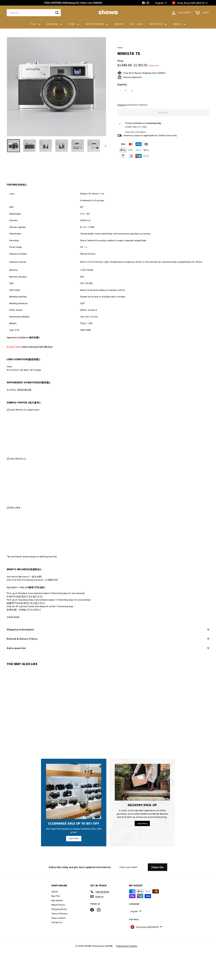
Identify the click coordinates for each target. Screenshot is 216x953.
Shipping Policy (59, 909)
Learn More (142, 823)
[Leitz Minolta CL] (108, 479)
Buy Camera (57, 900)
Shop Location (58, 918)
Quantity (122, 84)
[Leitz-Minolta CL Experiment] (108, 430)
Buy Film (55, 896)
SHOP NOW (74, 838)
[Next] (104, 145)
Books (119, 24)
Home (120, 47)
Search (54, 891)
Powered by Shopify (126, 946)
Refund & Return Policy (22, 638)
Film (34, 24)
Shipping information (20, 629)
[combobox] (34, 12)
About (178, 24)
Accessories (95, 24)
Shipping (121, 105)
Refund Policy (58, 905)
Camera (53, 24)
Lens (72, 24)
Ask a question (16, 648)
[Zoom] (56, 86)
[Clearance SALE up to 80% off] (73, 791)
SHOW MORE (13, 617)
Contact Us (56, 922)
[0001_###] (108, 528)
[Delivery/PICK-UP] (142, 782)
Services (157, 24)
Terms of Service (59, 913)
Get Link (136, 24)
